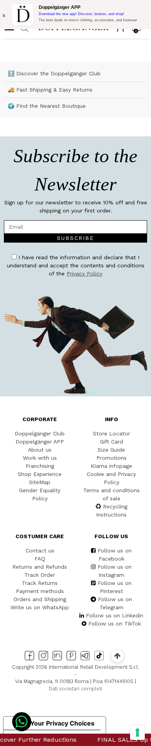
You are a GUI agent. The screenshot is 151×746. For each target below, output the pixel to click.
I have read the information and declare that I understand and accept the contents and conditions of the (75, 265)
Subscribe (75, 238)
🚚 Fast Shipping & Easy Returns (50, 90)
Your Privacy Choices (62, 723)
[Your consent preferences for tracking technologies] (137, 732)
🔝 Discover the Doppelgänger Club (54, 73)
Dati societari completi (75, 689)
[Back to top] (117, 656)
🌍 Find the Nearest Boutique (47, 106)
